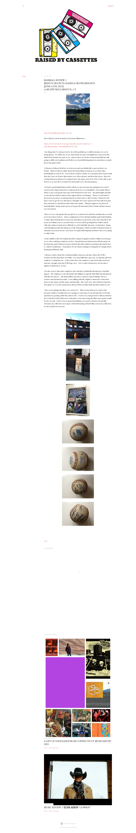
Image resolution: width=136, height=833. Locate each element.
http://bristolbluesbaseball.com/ (56, 133)
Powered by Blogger (69, 823)
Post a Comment (54, 748)
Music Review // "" (67, 807)
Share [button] (24, 76)
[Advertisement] (78, 615)
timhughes (73, 827)
